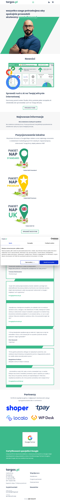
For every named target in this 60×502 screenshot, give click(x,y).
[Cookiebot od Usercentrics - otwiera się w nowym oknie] (52, 239)
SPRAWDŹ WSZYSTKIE (30, 231)
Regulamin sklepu (10, 483)
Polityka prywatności (21, 483)
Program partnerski (35, 479)
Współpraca (33, 476)
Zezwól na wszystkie (49, 262)
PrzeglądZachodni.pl (15, 321)
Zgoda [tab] (10, 243)
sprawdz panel (30, 108)
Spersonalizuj (28, 262)
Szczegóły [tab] (30, 243)
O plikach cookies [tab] (49, 243)
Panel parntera (34, 482)
